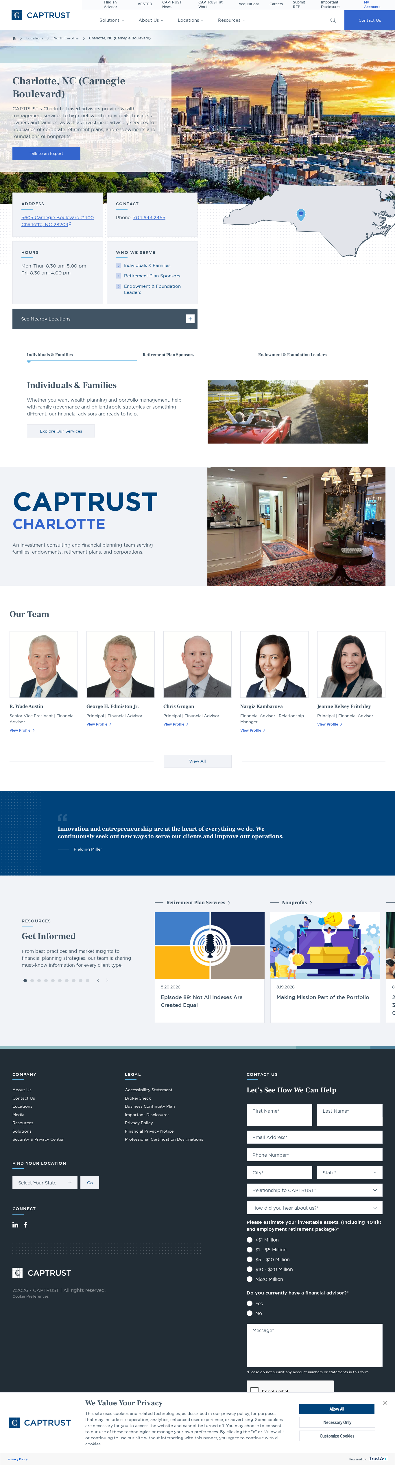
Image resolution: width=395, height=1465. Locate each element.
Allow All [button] (337, 1409)
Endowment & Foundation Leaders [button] (292, 355)
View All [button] (197, 761)
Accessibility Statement (149, 1089)
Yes (259, 1303)
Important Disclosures (147, 1114)
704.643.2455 (149, 217)
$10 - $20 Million (274, 1269)
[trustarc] (378, 1459)
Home (14, 38)
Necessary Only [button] (337, 1422)
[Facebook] (25, 1225)
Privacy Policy (18, 1459)
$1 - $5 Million (271, 1249)
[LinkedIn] (15, 1225)
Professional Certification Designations (164, 1140)
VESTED (145, 4)
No (258, 1313)
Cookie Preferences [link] (30, 1296)
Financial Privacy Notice (149, 1131)
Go (90, 1182)
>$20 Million (269, 1279)
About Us (149, 20)
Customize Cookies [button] (337, 1436)
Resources (229, 20)
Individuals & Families (147, 265)
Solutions (109, 20)
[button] (385, 1403)
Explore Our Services (61, 431)
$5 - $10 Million (272, 1259)
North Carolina (66, 38)
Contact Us (370, 20)
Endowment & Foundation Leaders (152, 289)
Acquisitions (249, 4)
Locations (188, 20)
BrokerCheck (138, 1099)
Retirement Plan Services (195, 902)
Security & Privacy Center (38, 1139)
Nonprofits (294, 902)
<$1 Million (267, 1240)
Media (18, 1114)
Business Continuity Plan (150, 1106)
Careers (276, 4)
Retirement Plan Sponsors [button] (168, 355)
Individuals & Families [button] (50, 355)
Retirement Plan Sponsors (152, 276)
